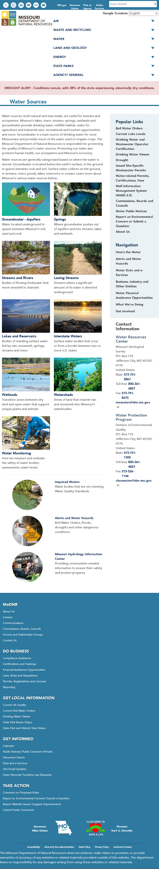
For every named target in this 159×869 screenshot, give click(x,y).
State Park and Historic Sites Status (24, 728)
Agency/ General (68, 75)
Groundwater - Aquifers (21, 219)
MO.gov (62, 5)
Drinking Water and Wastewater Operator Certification (132, 144)
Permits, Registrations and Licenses (24, 681)
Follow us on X (6, 5)
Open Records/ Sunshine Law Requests (27, 775)
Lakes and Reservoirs (19, 336)
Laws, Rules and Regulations (20, 675)
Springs (60, 219)
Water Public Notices (131, 211)
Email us (44, 5)
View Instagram (14, 5)
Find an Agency (87, 7)
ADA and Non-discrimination (59, 847)
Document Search (14, 757)
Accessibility (33, 847)
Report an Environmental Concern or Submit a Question (134, 221)
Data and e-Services (15, 763)
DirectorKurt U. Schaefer (122, 829)
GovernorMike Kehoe (40, 829)
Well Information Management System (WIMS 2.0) (131, 191)
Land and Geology (70, 48)
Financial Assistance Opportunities (24, 670)
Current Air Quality (14, 705)
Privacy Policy (102, 847)
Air (56, 21)
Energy (59, 57)
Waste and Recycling (72, 30)
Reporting (9, 687)
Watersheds (63, 394)
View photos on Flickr (36, 5)
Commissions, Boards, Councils (22, 629)
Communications (13, 623)
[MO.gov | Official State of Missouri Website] (64, 828)
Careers (7, 617)
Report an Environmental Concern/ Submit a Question (36, 798)
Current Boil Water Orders (19, 711)
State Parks (63, 66)
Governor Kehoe (75, 7)
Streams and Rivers (17, 278)
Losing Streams (66, 278)
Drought (122, 160)
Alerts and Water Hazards (74, 518)
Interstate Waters (68, 336)
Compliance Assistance (17, 658)
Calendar (8, 746)
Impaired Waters (67, 482)
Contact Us (9, 640)
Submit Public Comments (18, 810)
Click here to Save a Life (95, 828)
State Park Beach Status (17, 722)
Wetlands (9, 394)
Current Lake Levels (130, 134)
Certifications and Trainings (19, 664)
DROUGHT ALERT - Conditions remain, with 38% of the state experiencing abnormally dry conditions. (79, 88)
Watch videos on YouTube (29, 5)
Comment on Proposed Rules (21, 792)
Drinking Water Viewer (132, 154)
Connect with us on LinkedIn (21, 5)
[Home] (26, 26)
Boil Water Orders (129, 128)
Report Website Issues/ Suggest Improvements (32, 804)
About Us (123, 232)
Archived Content (122, 847)
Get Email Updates (14, 769)
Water (58, 39)
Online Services (99, 7)
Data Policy (84, 847)
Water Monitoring (16, 453)
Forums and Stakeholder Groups (23, 634)
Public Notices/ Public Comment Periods (27, 752)
